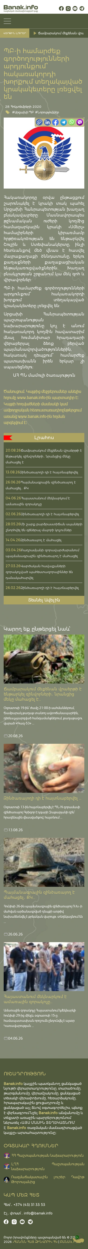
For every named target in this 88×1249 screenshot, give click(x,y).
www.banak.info (31, 397)
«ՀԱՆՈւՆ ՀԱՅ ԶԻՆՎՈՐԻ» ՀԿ (35, 1242)
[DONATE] (78, 1239)
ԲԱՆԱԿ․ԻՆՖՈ (71, 1242)
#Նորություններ (47, 112)
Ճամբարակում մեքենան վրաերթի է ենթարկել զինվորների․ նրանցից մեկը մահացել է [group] (61, 33)
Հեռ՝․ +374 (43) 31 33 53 (24, 1204)
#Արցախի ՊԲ (23, 112)
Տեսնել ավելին (44, 600)
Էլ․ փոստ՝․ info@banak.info (28, 1213)
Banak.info (16, 1127)
